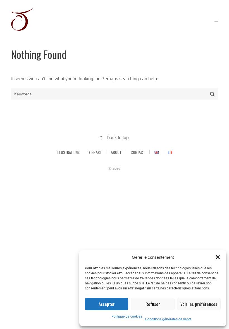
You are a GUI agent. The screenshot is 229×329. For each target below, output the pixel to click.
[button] (218, 257)
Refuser (152, 304)
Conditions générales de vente (168, 319)
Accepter (107, 304)
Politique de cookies (126, 316)
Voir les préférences (198, 304)
